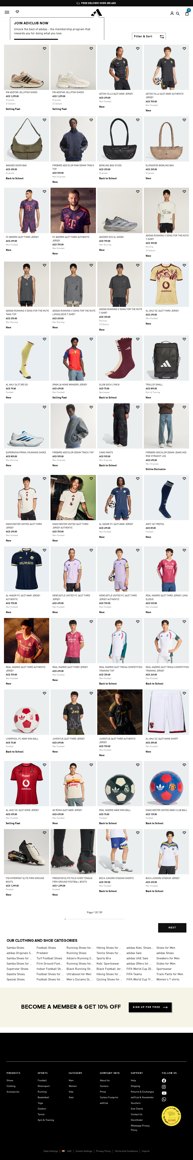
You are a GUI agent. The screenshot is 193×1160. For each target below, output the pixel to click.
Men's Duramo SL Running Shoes (80, 979)
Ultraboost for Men (79, 974)
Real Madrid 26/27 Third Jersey (70, 667)
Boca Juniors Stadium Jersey (162, 878)
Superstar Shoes (17, 969)
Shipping (135, 1086)
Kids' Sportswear (107, 963)
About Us (105, 1080)
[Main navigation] (7, 12)
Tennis (41, 1114)
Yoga (40, 1103)
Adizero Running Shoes (80, 958)
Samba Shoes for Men (20, 963)
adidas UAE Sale (137, 958)
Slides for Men (165, 963)
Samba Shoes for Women (20, 958)
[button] (44, 49)
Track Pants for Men (169, 974)
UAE (69, 1151)
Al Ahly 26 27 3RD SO (17, 385)
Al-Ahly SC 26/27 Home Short (162, 739)
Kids (71, 1092)
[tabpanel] (96, 491)
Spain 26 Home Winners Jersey (69, 385)
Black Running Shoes (80, 969)
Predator (42, 953)
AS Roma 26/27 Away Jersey (67, 810)
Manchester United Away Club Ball (166, 810)
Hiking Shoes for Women (109, 974)
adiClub (104, 1103)
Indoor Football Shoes (50, 969)
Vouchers (135, 1103)
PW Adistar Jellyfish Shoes (21, 92)
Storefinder (137, 1120)
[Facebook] (164, 1080)
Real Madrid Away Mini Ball (115, 810)
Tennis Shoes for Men (109, 953)
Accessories (13, 1092)
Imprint (145, 1151)
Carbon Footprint (109, 1097)
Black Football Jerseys (109, 969)
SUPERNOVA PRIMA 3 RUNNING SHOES (26, 453)
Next (172, 927)
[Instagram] (164, 1087)
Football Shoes (46, 947)
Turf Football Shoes (49, 958)
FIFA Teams (134, 974)
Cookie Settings (84, 1151)
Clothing (11, 1086)
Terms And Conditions (126, 1151)
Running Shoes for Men (80, 947)
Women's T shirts (167, 979)
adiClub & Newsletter (142, 1097)
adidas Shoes (165, 953)
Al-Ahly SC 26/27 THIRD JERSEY (162, 311)
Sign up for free (146, 1007)
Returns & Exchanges (142, 1092)
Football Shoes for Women (50, 979)
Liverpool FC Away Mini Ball (22, 739)
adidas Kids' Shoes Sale (139, 947)
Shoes (10, 1080)
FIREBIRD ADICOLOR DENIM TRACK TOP (73, 453)
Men (71, 1080)
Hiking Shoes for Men (109, 947)
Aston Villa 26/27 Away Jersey (116, 94)
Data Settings (51, 1151)
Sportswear (164, 969)
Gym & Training (46, 1120)
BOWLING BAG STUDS (110, 166)
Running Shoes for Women (80, 963)
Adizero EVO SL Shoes (111, 237)
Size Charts (137, 1109)
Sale (71, 1097)
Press (103, 1092)
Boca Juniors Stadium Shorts (116, 878)
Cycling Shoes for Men (109, 979)
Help (133, 1080)
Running (42, 1092)
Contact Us (136, 1114)
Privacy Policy (103, 1151)
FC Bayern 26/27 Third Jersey (22, 237)
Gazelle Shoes (16, 974)
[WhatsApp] (164, 1099)
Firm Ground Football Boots (50, 963)
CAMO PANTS (106, 453)
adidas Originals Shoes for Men (20, 953)
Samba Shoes (15, 947)
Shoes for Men (165, 947)
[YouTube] (164, 1093)
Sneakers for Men (168, 958)
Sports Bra (103, 958)
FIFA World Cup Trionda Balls (139, 979)
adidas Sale (134, 953)
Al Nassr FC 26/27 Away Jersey (116, 524)
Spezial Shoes (16, 979)
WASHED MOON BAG (16, 166)
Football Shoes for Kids (50, 974)
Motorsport (44, 1086)
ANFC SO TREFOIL (155, 524)
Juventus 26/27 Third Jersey (68, 739)
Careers (104, 1086)
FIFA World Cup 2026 (139, 969)
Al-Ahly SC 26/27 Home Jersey (22, 810)
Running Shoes (77, 953)
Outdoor (42, 1109)
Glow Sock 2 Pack (109, 385)
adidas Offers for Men (139, 963)
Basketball (43, 1097)
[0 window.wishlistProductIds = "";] (17, 11)
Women (73, 1086)
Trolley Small (154, 385)
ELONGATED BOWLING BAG (160, 166)
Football (42, 1080)
